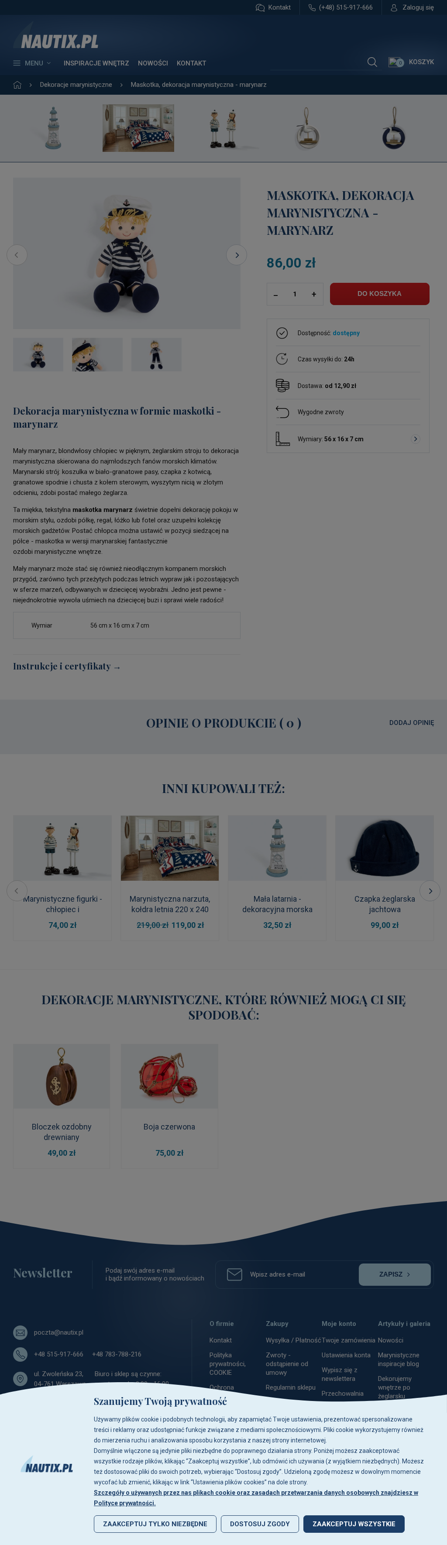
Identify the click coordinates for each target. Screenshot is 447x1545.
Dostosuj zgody (260, 1524)
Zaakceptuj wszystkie (354, 1524)
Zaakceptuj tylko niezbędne (155, 1524)
